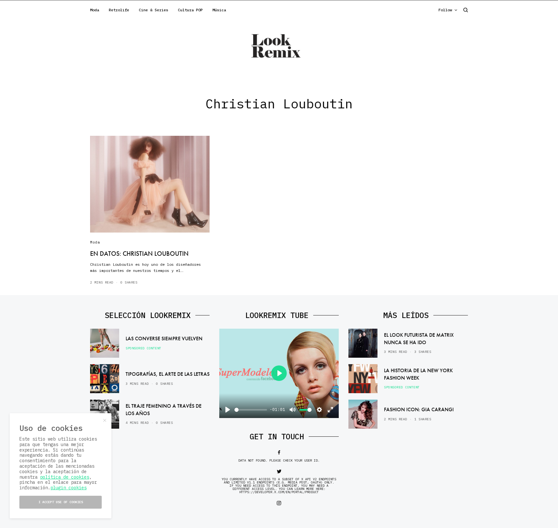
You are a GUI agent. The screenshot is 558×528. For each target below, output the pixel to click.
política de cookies (64, 477)
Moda (95, 242)
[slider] (250, 410)
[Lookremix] (279, 45)
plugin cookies (68, 488)
